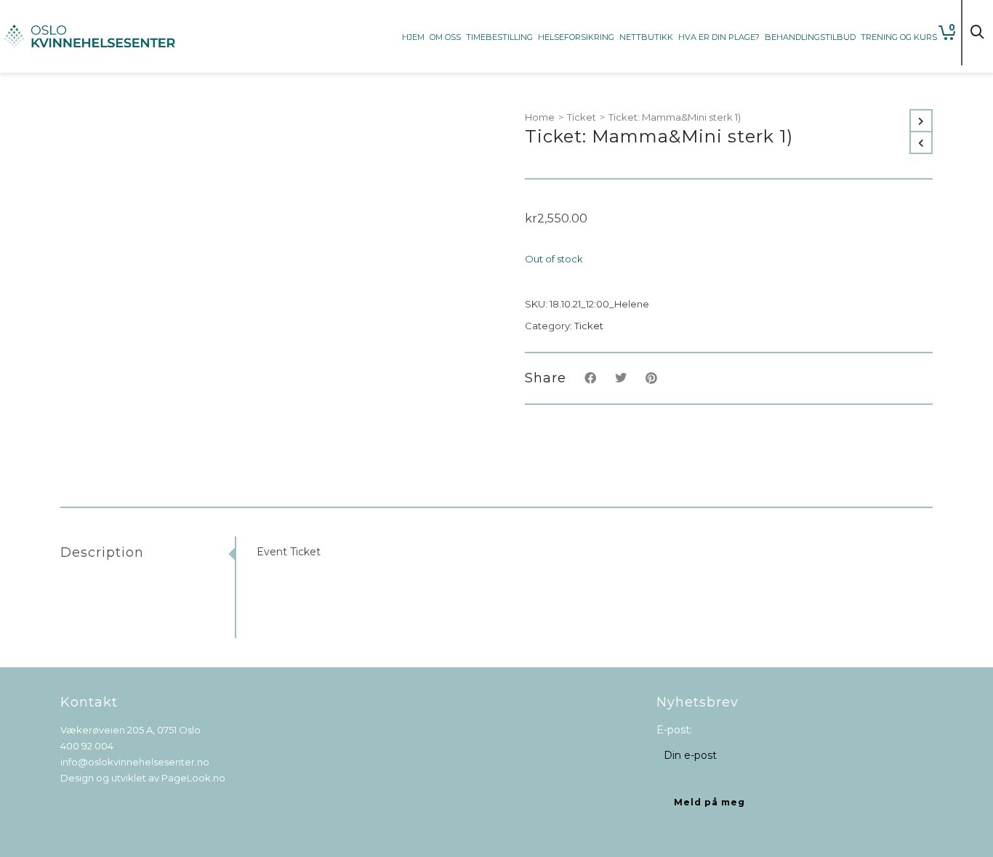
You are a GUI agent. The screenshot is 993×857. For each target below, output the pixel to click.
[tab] (147, 552)
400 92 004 (86, 746)
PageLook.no (193, 778)
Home (540, 117)
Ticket (581, 117)
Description (102, 552)
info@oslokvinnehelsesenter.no (134, 762)
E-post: (674, 729)
